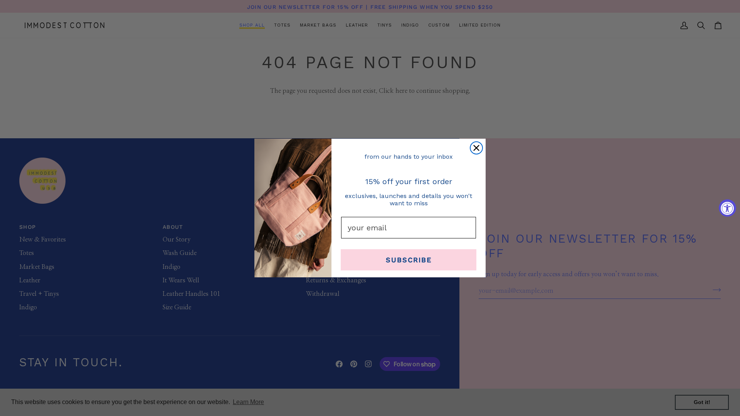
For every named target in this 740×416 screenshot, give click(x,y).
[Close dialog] (476, 148)
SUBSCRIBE (409, 260)
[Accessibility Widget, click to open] (727, 208)
